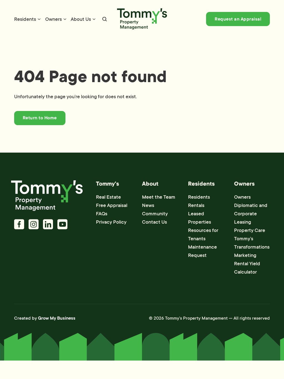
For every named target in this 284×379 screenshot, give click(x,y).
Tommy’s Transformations (252, 243)
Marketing (245, 255)
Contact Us (154, 222)
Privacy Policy (111, 222)
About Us (81, 19)
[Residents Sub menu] (39, 19)
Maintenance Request (202, 251)
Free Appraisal (111, 205)
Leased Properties (199, 218)
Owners (53, 19)
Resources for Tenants (203, 234)
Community (155, 214)
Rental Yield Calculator (247, 268)
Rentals (196, 205)
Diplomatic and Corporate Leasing (250, 213)
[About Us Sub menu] (94, 19)
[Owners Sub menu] (65, 19)
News (148, 205)
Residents (25, 19)
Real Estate (108, 197)
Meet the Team (158, 197)
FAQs (101, 214)
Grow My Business (56, 318)
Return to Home (40, 118)
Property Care (249, 230)
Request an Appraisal (238, 19)
